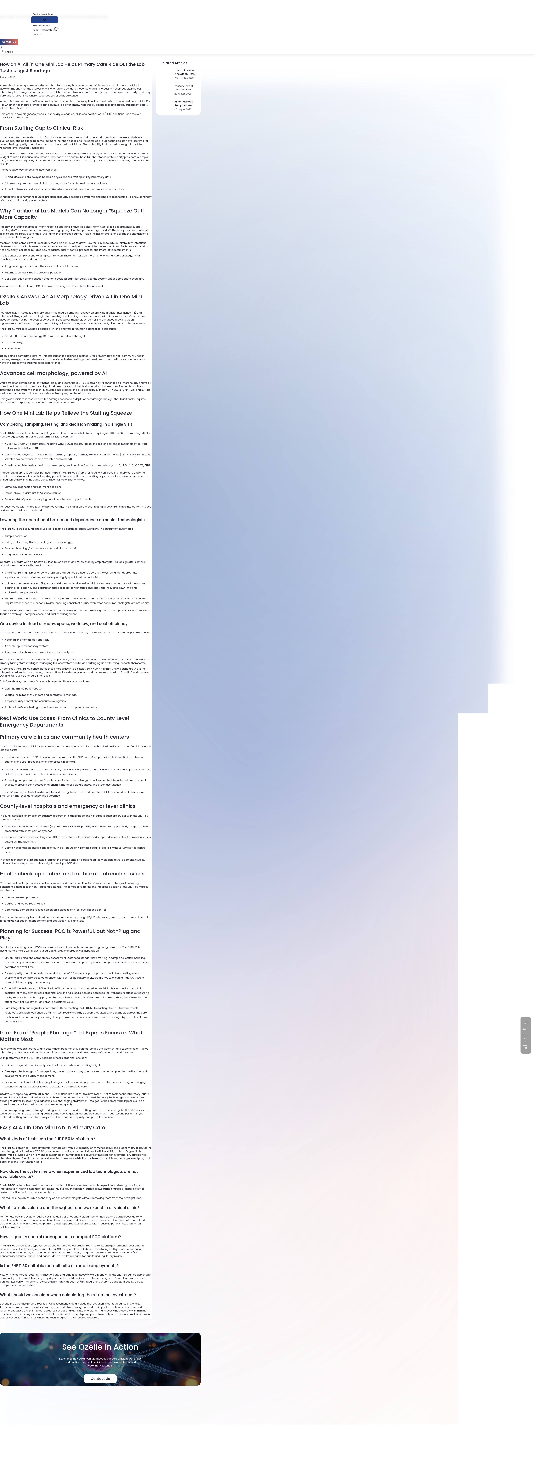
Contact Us (100, 1378)
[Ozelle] (182, 1411)
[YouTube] (197, 1453)
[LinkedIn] (184, 1453)
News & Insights (249, 1465)
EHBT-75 (241, 1436)
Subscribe (323, 1446)
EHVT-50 (241, 1452)
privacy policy (283, 1474)
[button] (9, 42)
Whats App (525, 1046)
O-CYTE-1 (241, 1426)
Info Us (525, 1029)
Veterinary (243, 1447)
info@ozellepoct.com (329, 1426)
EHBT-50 (241, 1431)
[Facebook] (171, 1453)
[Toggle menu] (44, 19)
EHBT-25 (241, 1442)
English (9, 51)
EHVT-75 (241, 1458)
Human (241, 1421)
